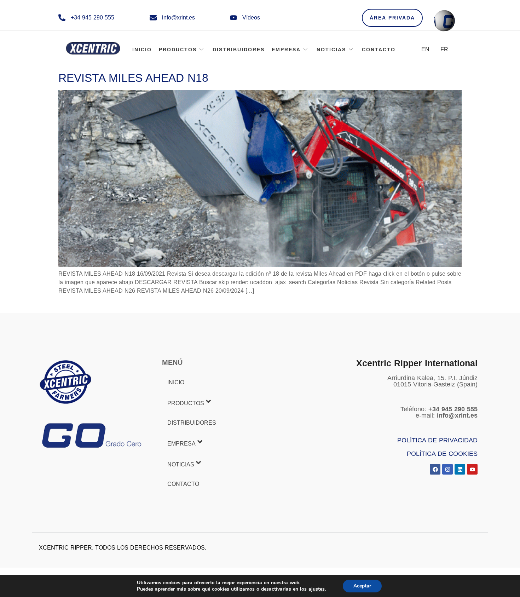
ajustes (316, 589)
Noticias (331, 49)
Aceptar (362, 585)
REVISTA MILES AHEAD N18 (133, 77)
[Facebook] (435, 469)
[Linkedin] (460, 469)
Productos (178, 49)
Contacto (378, 49)
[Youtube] (472, 469)
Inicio (142, 49)
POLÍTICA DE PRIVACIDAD (437, 440)
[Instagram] (447, 469)
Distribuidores (239, 49)
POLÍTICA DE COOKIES (442, 453)
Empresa (286, 49)
